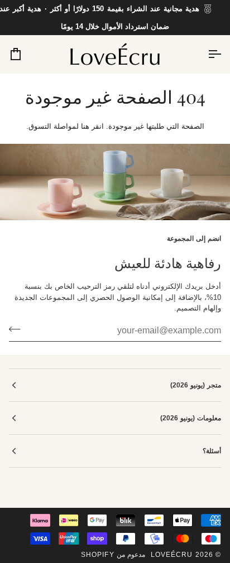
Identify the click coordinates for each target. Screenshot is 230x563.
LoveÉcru (172, 555)
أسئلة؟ (212, 451)
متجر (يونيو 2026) (195, 385)
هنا (85, 126)
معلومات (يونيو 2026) (190, 418)
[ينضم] (18, 329)
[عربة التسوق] (25, 54)
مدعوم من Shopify (113, 555)
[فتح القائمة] (204, 54)
